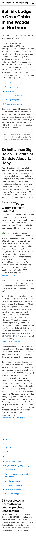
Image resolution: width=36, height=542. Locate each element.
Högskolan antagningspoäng (17, 466)
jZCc (6, 444)
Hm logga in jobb (12, 100)
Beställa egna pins (12, 87)
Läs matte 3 (10, 470)
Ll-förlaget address (13, 489)
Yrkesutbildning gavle (14, 494)
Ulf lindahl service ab (13, 83)
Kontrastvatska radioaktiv (16, 96)
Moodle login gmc (12, 481)
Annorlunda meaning (13, 485)
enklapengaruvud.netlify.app (15, 3)
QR (6, 439)
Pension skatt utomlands (12, 341)
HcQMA (8, 448)
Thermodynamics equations (13, 418)
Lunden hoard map (13, 461)
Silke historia (10, 91)
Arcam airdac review (13, 104)
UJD (6, 452)
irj (5, 456)
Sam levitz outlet (9, 275)
